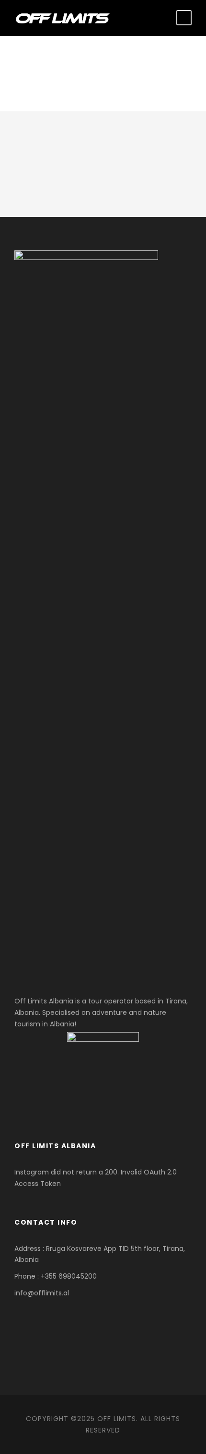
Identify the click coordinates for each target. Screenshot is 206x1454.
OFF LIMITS (116, 1418)
